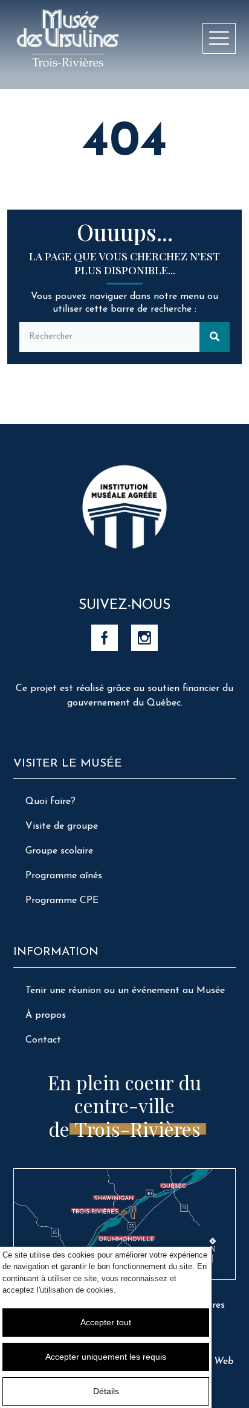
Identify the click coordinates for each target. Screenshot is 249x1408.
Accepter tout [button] (105, 1322)
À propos (45, 1015)
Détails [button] (106, 1391)
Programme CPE (62, 900)
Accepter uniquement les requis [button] (105, 1356)
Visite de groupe (61, 826)
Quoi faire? (50, 801)
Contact (43, 1040)
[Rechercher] (214, 337)
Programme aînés (63, 876)
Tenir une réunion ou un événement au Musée (125, 990)
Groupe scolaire (59, 851)
